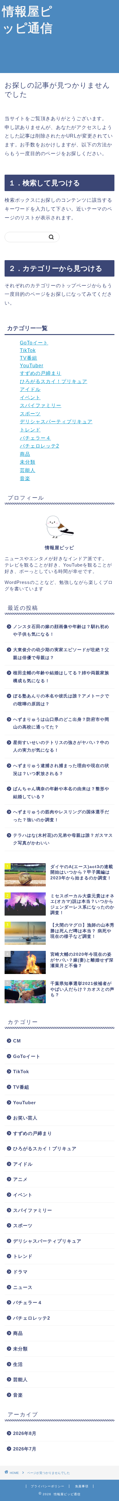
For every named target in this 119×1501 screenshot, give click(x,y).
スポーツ (30, 413)
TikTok (28, 350)
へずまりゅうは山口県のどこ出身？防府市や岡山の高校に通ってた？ (61, 723)
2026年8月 (25, 1433)
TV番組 (28, 358)
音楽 (25, 478)
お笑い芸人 (25, 1117)
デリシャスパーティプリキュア (56, 421)
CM (17, 1040)
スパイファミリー (40, 405)
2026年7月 (25, 1448)
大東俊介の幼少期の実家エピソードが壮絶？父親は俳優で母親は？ (61, 654)
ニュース (23, 1287)
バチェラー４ (35, 438)
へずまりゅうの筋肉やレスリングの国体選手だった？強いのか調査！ (61, 816)
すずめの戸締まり (40, 373)
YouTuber (31, 365)
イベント (30, 397)
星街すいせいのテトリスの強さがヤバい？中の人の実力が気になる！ (61, 746)
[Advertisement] (87, 36)
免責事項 (81, 1486)
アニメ (20, 1179)
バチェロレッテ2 (39, 446)
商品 (25, 454)
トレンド (30, 429)
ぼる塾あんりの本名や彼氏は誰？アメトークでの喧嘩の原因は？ (61, 700)
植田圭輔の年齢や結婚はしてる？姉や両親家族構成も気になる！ (61, 677)
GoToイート (34, 342)
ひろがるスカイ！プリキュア (53, 381)
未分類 (27, 462)
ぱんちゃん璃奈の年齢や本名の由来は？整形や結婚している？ (61, 793)
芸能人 (27, 470)
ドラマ (20, 1271)
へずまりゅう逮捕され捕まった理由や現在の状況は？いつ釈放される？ (61, 769)
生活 (18, 1364)
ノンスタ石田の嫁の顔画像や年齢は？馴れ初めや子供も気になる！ (61, 630)
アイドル (30, 389)
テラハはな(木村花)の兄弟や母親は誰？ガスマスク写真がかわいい (63, 839)
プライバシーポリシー (47, 1486)
